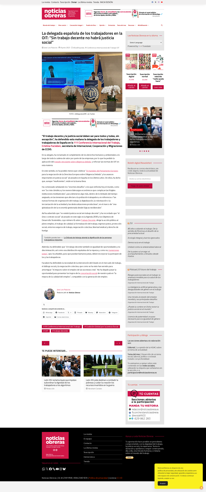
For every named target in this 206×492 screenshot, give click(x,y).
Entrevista (111, 25)
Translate (146, 46)
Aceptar (163, 483)
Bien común (62, 25)
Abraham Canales (95, 389)
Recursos (131, 25)
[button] (140, 151)
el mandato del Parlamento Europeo (102, 171)
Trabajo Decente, (88, 220)
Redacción (50, 389)
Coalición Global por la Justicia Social (102, 326)
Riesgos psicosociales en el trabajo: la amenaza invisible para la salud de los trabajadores (144, 277)
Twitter (155, 2)
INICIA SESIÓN (106, 2)
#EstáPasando (142, 25)
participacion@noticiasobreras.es (142, 372)
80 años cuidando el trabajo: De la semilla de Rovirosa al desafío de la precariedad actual (143, 230)
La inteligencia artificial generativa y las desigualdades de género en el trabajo (144, 288)
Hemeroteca (89, 457)
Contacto (55, 2)
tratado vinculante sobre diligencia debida (72, 162)
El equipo (88, 439)
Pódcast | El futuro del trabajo (143, 269)
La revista (46, 2)
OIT (46, 331)
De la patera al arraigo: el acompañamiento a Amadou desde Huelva (143, 253)
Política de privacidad (98, 478)
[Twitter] (44, 305)
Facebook (152, 2)
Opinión (102, 25)
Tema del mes (121, 25)
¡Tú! (131, 223)
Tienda (96, 2)
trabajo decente (61, 331)
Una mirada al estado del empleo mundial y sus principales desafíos (142, 298)
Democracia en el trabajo (139, 242)
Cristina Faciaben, (51, 146)
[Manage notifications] (201, 488)
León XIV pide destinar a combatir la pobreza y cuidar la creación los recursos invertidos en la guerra (102, 382)
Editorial (131, 347)
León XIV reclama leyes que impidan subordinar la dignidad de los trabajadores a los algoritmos (60, 382)
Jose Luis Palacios (50, 48)
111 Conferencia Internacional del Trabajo (97, 142)
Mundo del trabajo (49, 25)
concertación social (88, 273)
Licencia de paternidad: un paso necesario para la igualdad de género (144, 317)
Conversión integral (76, 25)
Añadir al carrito (131, 86)
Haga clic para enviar (140, 186)
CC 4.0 (119, 478)
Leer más (158, 87)
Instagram (158, 2)
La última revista (85, 2)
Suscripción (65, 2)
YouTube (162, 2)
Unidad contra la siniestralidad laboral (144, 247)
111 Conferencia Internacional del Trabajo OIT (102, 48)
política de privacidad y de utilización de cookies (175, 471)
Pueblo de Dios (91, 25)
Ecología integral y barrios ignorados (144, 238)
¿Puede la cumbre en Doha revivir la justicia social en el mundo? (143, 308)
